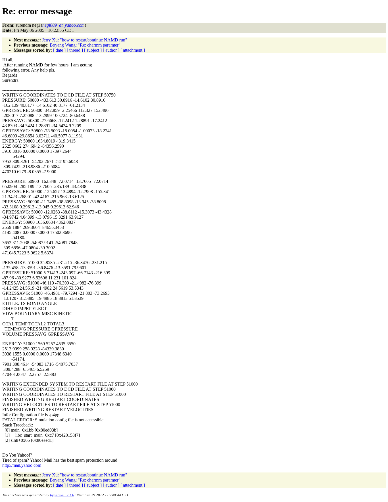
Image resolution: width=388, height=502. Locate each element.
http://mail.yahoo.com (21, 465)
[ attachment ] (132, 50)
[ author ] (111, 50)
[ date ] (59, 50)
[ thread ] (75, 50)
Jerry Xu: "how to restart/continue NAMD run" (84, 39)
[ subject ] (93, 50)
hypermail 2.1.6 (62, 495)
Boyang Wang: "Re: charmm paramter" (85, 45)
